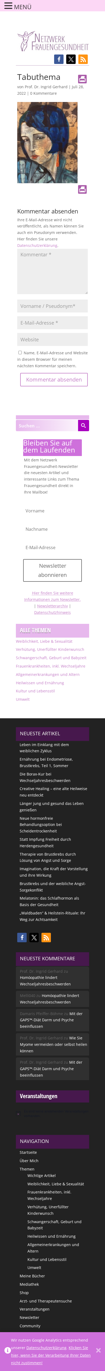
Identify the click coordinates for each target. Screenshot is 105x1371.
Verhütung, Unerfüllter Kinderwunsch (50, 649)
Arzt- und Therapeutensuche (46, 1301)
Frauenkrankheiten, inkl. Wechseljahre (50, 666)
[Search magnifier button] (83, 425)
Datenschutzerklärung (37, 245)
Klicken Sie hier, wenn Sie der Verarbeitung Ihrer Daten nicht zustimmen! (51, 1355)
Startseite (28, 1152)
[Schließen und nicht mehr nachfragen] (98, 1351)
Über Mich (29, 1160)
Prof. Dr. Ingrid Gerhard (46, 86)
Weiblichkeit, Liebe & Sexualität (44, 641)
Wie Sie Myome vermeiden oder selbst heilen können (53, 1044)
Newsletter (29, 1317)
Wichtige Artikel (41, 1175)
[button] (59, 59)
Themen (27, 1169)
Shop (24, 1292)
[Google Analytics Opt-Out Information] (7, 1351)
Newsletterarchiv (52, 605)
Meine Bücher (32, 1275)
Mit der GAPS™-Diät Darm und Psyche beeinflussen (51, 1020)
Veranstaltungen (35, 1309)
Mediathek (29, 1284)
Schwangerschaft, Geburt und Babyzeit (51, 657)
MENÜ (23, 7)
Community (30, 1325)
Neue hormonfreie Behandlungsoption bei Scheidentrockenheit (41, 825)
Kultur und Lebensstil (35, 690)
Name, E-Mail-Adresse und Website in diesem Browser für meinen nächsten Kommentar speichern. (52, 359)
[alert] (52, 1113)
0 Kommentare (43, 93)
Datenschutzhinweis (52, 612)
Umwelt (23, 699)
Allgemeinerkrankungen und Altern (48, 674)
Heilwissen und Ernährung (40, 682)
